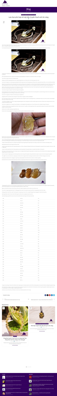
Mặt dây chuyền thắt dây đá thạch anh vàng (42, 325)
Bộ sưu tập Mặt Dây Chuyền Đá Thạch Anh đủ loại (13, 388)
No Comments (11, 377)
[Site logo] (5, 2)
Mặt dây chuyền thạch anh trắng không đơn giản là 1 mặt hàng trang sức (43, 376)
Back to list (28, 299)
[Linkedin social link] (52, 295)
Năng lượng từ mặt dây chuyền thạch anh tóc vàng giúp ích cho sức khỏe (43, 388)
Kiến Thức (23, 14)
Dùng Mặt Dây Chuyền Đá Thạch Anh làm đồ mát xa (13, 380)
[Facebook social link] (45, 295)
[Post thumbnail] (3, 377)
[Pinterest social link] (50, 295)
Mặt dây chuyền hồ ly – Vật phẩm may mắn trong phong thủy (41, 392)
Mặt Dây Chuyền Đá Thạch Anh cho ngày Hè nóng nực (14, 384)
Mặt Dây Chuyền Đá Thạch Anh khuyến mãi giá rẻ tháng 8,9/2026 (15, 376)
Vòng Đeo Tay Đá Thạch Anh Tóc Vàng (30, 14)
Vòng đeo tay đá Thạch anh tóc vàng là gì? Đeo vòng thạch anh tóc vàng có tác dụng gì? (15, 338)
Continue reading (15, 345)
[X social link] (47, 295)
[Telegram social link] (54, 295)
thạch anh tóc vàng (6, 295)
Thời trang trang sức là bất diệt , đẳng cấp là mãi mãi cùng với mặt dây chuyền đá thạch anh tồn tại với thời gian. (42, 385)
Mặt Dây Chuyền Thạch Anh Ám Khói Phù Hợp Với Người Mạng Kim (42, 380)
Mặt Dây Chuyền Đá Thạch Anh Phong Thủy (42, 323)
